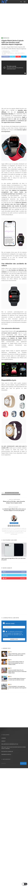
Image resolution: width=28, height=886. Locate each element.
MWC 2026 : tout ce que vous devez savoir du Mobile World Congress (13, 748)
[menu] (24, 2)
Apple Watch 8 (10, 53)
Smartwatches (5, 37)
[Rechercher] (21, 1)
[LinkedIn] (19, 526)
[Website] (8, 526)
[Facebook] (11, 526)
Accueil (3, 47)
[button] (24, 884)
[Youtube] (17, 526)
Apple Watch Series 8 (20, 53)
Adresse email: (10, 623)
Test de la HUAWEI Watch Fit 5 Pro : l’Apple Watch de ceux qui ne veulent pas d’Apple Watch (17, 671)
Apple (5, 53)
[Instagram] (15, 526)
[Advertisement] (14, 19)
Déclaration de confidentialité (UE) (9, 744)
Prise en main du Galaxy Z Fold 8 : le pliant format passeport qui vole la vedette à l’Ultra (16, 663)
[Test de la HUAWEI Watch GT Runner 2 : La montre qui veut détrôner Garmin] (4, 678)
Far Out (4, 54)
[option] (14, 552)
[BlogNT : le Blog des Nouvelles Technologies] (4, 1)
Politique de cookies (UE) (7, 751)
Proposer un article (6, 754)
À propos (3, 738)
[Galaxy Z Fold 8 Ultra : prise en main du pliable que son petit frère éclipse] (4, 654)
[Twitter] (13, 526)
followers (23, 571)
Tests (10, 651)
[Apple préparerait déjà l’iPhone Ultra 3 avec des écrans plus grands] (14, 550)
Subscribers (22, 578)
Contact (3, 741)
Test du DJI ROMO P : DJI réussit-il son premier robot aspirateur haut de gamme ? (17, 688)
